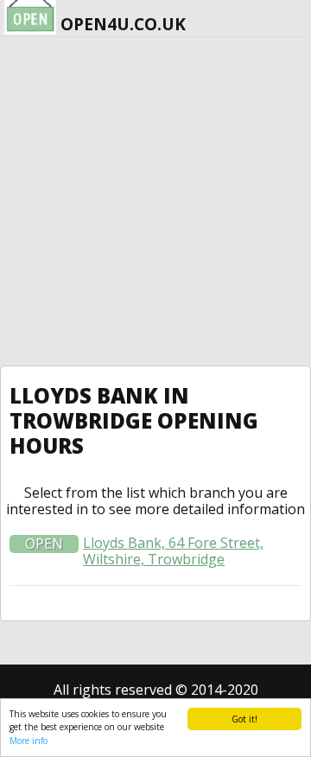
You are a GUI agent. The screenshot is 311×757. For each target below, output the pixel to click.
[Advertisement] (155, 201)
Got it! (244, 719)
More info (29, 741)
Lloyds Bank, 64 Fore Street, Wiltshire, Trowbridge (173, 551)
